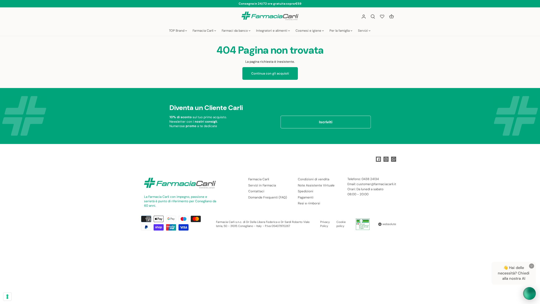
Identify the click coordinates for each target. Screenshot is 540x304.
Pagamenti (305, 197)
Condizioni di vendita (313, 179)
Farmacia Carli (258, 179)
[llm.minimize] (531, 266)
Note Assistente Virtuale (316, 185)
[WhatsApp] (393, 159)
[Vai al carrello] (391, 16)
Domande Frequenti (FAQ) (267, 197)
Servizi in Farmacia (262, 185)
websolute (389, 224)
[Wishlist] (382, 16)
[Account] (363, 16)
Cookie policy (341, 224)
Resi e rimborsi (309, 203)
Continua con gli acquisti (270, 73)
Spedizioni (305, 191)
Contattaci (256, 191)
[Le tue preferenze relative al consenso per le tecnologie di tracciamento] (7, 297)
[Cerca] (373, 16)
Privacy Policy (325, 224)
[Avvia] (529, 293)
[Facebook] (378, 159)
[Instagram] (386, 159)
